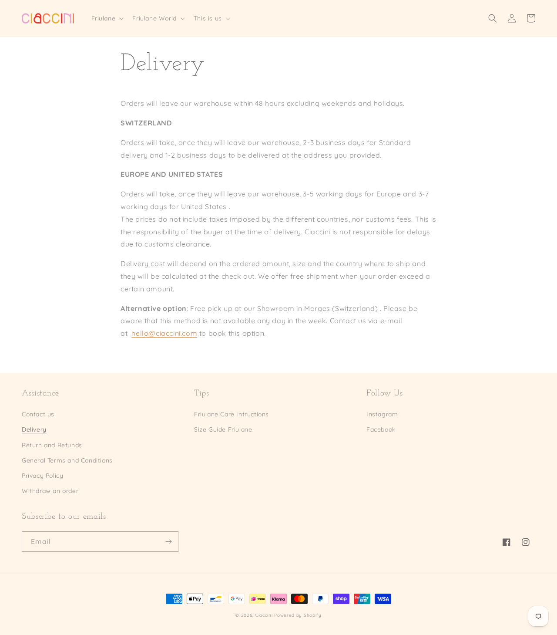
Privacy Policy (42, 476)
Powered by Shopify (298, 615)
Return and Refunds (52, 445)
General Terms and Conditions (67, 460)
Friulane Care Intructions (231, 414)
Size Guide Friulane (223, 429)
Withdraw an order (50, 491)
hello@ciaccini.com (164, 333)
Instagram (382, 414)
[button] (107, 18)
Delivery (34, 429)
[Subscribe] (168, 541)
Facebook (381, 429)
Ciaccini (264, 615)
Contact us (38, 414)
